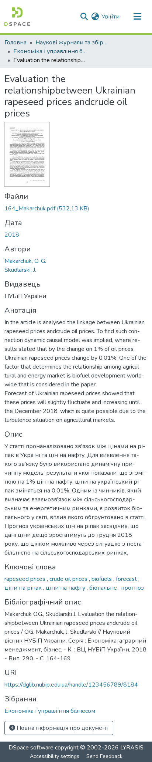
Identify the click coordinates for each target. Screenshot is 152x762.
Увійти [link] (110, 17)
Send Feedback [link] (104, 756)
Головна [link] (15, 42)
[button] (17, 16)
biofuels (102, 579)
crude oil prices (69, 579)
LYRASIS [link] (132, 748)
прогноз (132, 588)
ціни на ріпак (23, 588)
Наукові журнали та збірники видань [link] (72, 42)
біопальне (103, 588)
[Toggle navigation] (137, 17)
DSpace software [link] (30, 748)
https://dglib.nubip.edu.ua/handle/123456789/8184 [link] (71, 685)
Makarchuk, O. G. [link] (25, 261)
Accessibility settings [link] (54, 756)
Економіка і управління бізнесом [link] (50, 51)
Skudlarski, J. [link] (20, 270)
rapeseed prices (25, 579)
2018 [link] (11, 235)
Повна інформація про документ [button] (61, 728)
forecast (127, 579)
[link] (76, 208)
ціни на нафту (66, 588)
